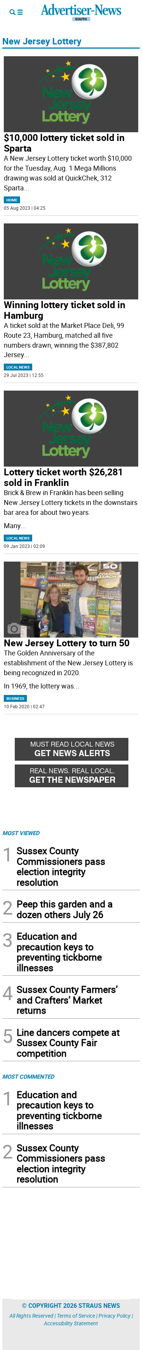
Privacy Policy (114, 1315)
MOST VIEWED (20, 833)
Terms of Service (76, 1315)
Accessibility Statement (71, 1323)
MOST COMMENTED (28, 1076)
